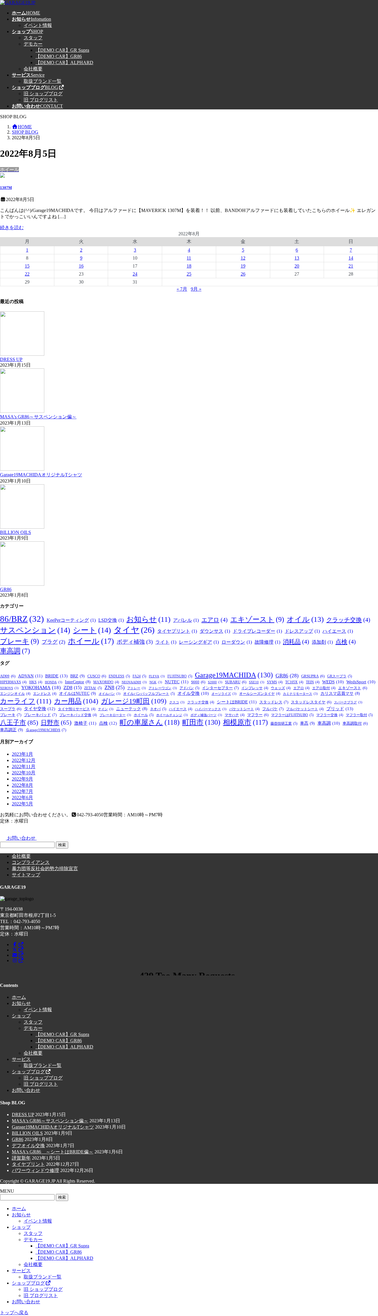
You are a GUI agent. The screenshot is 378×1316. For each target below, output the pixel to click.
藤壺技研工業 (284, 723)
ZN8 (115, 687)
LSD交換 (111, 620)
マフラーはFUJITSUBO (292, 715)
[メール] (18, 955)
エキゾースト (257, 619)
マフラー (257, 715)
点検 (345, 641)
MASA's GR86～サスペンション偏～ (38, 416)
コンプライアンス (31, 862)
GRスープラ (339, 676)
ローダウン (236, 642)
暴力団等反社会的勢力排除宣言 (45, 868)
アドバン (189, 688)
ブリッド (339, 708)
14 (350, 257)
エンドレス (44, 693)
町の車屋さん (150, 722)
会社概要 (33, 68)
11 (189, 257)
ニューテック (131, 709)
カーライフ (25, 701)
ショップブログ (28, 1071)
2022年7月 (22, 791)
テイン (105, 709)
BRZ (77, 676)
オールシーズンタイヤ (259, 693)
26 (243, 273)
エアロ (214, 619)
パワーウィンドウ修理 (35, 1170)
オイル (305, 619)
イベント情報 (38, 25)
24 (135, 273)
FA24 (139, 676)
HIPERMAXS (13, 682)
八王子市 (19, 722)
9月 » (196, 289)
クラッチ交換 (348, 619)
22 (27, 273)
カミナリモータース (300, 693)
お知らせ (148, 619)
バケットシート (244, 709)
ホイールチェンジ (172, 715)
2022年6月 (22, 797)
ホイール (91, 641)
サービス (21, 1059)
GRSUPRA (313, 676)
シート (92, 630)
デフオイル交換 (28, 1145)
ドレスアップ (302, 631)
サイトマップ (26, 874)
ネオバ (158, 709)
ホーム (19, 997)
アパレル (186, 620)
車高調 (15, 651)
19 (243, 265)
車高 (307, 723)
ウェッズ (281, 688)
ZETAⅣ (93, 688)
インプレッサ (254, 688)
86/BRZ (22, 619)
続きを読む (12, 227)
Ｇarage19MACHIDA (46, 730)
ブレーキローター (115, 715)
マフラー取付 (359, 715)
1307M (6, 187)
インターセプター (220, 688)
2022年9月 (22, 778)
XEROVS (9, 688)
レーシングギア (199, 642)
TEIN (313, 682)
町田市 (201, 722)
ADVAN (30, 676)
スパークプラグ (348, 702)
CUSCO (96, 676)
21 (350, 265)
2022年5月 (22, 803)
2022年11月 (23, 766)
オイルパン (109, 693)
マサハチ (235, 715)
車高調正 (11, 729)
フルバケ (273, 709)
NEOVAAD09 (134, 682)
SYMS (275, 682)
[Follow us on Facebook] (18, 944)
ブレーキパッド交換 (78, 715)
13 (296, 257)
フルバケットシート (305, 709)
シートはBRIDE (237, 702)
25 (189, 273)
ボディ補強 (135, 642)
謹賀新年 (21, 1157)
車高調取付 (355, 723)
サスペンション (35, 630)
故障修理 (267, 642)
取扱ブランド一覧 (42, 81)
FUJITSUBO (179, 676)
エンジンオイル (15, 693)
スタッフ (33, 37)
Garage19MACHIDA (234, 675)
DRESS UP (11, 359)
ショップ (21, 1015)
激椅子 (85, 723)
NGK (155, 682)
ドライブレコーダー (257, 631)
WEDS (333, 681)
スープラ (10, 709)
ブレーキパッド (40, 715)
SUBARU (235, 682)
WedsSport (360, 681)
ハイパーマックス (211, 709)
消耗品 (296, 641)
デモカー (33, 43)
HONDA (53, 682)
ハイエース (337, 631)
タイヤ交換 (39, 708)
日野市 (56, 722)
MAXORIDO (106, 682)
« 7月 (182, 289)
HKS (35, 682)
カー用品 (76, 701)
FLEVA (157, 676)
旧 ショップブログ (43, 93)
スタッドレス (273, 702)
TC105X (294, 682)
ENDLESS (119, 676)
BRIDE (56, 675)
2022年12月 (23, 760)
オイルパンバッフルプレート (149, 694)
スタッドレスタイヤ (311, 702)
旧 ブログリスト (41, 99)
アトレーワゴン (163, 688)
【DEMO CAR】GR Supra (62, 50)
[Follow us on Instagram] (18, 960)
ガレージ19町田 (134, 701)
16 (81, 265)
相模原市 (245, 722)
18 (189, 265)
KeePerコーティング (71, 620)
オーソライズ (224, 693)
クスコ (177, 702)
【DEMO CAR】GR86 (58, 56)
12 (243, 257)
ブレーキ (19, 641)
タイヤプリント (177, 631)
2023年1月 (22, 754)
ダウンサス (215, 631)
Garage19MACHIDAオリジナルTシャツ (41, 474)
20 (296, 265)
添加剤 (322, 642)
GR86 (6, 589)
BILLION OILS (15, 532)
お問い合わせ (26, 1090)
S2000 (215, 682)
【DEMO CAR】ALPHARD (64, 62)
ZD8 (72, 687)
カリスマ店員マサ (340, 693)
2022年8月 (22, 785)
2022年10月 (23, 772)
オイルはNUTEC (77, 693)
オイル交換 (193, 693)
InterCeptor (78, 682)
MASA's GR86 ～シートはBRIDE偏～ (52, 1151)
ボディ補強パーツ (206, 715)
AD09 (7, 676)
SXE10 (256, 682)
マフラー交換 (329, 715)
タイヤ (134, 629)
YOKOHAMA (41, 687)
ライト (165, 642)
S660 (198, 682)
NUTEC (176, 681)
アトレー (136, 688)
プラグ (53, 642)
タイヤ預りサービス (76, 709)
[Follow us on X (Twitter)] (18, 949)
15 (27, 265)
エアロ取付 (323, 688)
